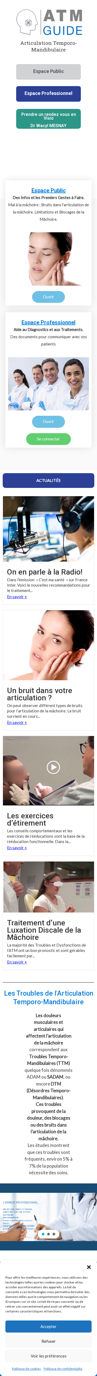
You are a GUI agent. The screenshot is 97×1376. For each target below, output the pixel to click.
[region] (48, 1217)
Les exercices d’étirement (30, 819)
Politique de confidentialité (63, 1369)
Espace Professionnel (48, 322)
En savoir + (17, 596)
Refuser (48, 1341)
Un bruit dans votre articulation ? (39, 694)
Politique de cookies (26, 1369)
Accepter (48, 1326)
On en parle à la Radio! (44, 572)
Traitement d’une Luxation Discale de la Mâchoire (44, 930)
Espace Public (49, 190)
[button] (89, 1267)
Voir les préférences (49, 1355)
